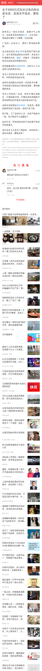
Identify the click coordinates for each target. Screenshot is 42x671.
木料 (23, 66)
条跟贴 (20, 199)
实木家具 (21, 105)
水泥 (17, 66)
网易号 (10, 3)
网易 (3, 2)
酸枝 (19, 57)
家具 (20, 51)
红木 (25, 35)
